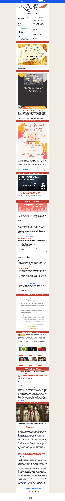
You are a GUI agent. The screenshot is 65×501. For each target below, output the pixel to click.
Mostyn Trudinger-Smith (28, 378)
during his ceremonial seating (38, 430)
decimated (37, 482)
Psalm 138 (19, 23)
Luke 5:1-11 (20, 22)
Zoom (38, 29)
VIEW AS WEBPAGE (32, 14)
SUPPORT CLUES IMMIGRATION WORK (32, 236)
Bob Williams (21, 378)
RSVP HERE (32, 283)
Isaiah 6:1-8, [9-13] (21, 21)
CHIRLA (44, 259)
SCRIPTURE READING (21, 19)
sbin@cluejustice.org (40, 252)
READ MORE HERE (21, 400)
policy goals (24, 482)
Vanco (19, 337)
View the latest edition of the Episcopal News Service (32, 488)
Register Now (25, 169)
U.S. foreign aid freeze (41, 459)
